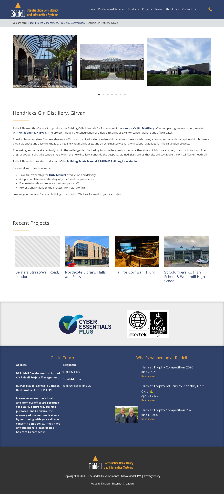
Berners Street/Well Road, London (37, 274)
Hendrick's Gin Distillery (138, 128)
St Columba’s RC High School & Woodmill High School (184, 276)
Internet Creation (123, 483)
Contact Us (189, 9)
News (158, 9)
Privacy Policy (152, 476)
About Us (171, 9)
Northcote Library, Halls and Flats (85, 274)
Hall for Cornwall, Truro (135, 272)
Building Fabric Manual (82, 161)
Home (91, 9)
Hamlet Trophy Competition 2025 (167, 410)
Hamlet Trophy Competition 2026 (167, 367)
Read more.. (148, 376)
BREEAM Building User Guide (118, 161)
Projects (147, 9)
